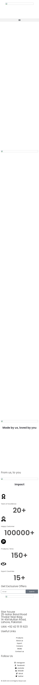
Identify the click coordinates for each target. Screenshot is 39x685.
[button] (19, 20)
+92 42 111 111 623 (18, 626)
